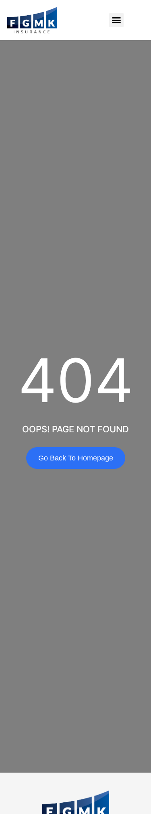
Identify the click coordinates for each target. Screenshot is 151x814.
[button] (116, 20)
